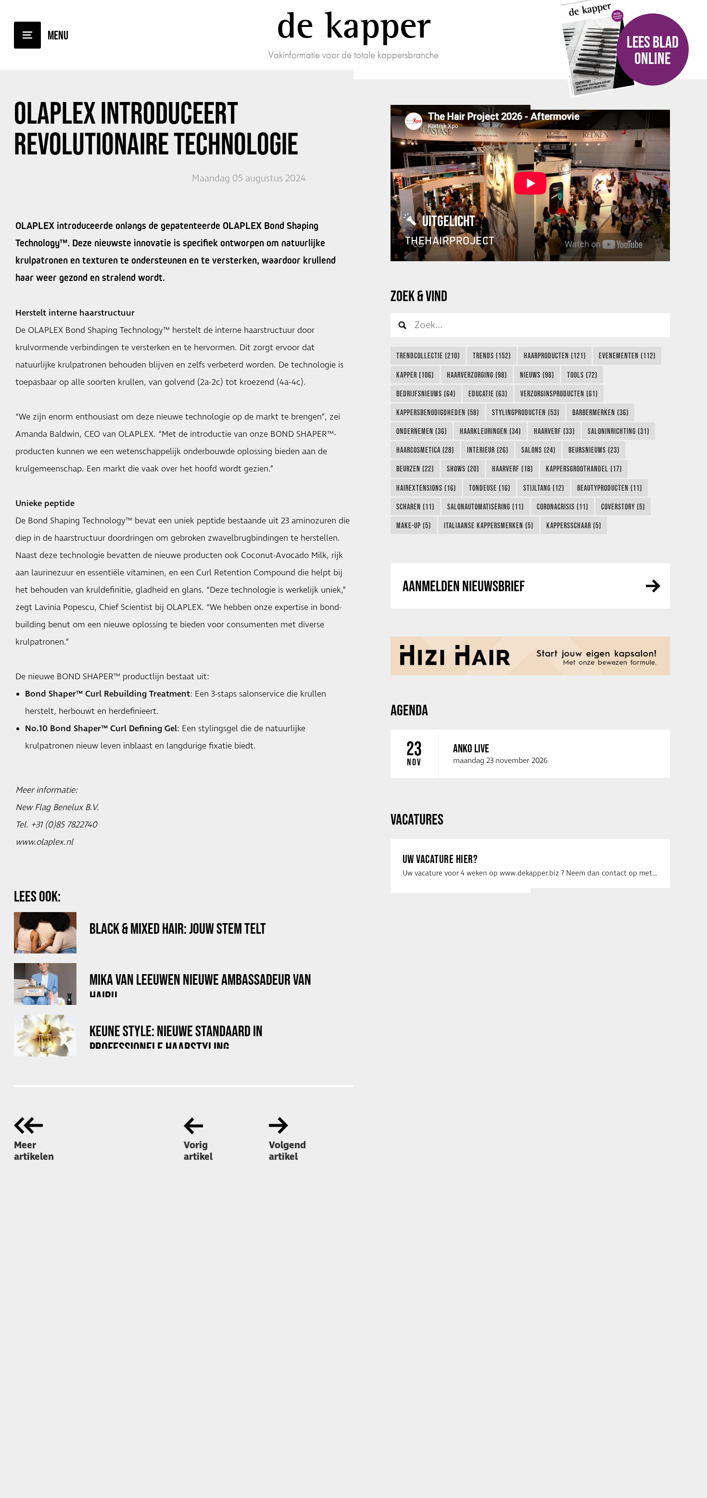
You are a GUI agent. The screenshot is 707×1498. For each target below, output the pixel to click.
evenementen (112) (627, 355)
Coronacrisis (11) (562, 506)
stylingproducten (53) (525, 412)
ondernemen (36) (421, 431)
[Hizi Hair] (530, 656)
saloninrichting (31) (618, 431)
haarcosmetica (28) (425, 449)
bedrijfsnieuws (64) (425, 393)
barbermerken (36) (600, 412)
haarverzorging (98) (477, 374)
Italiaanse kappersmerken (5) (488, 525)
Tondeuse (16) (489, 487)
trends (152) (492, 355)
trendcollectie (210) (428, 355)
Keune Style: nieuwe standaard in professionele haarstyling (176, 1035)
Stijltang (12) (543, 487)
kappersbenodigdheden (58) (437, 412)
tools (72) (582, 374)
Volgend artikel (287, 1151)
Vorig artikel (198, 1151)
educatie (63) (487, 393)
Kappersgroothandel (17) (584, 468)
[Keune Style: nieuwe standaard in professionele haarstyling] (45, 1035)
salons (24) (538, 449)
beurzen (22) (415, 468)
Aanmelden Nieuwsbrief (464, 585)
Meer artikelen (34, 1151)
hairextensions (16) (426, 487)
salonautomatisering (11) (485, 506)
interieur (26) (487, 449)
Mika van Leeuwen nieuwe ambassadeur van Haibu (200, 984)
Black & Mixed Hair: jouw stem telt (177, 928)
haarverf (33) (554, 431)
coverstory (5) (623, 506)
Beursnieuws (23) (593, 449)
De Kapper (354, 25)
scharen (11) (415, 506)
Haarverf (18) (512, 468)
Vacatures (417, 819)
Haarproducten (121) (555, 355)
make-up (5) (413, 525)
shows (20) (463, 468)
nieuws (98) (537, 374)
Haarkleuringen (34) (490, 431)
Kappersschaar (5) (573, 525)
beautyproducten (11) (609, 487)
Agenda (409, 709)
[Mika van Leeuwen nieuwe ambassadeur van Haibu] (45, 984)
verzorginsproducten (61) (559, 393)
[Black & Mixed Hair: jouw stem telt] (45, 933)
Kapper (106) (415, 374)
